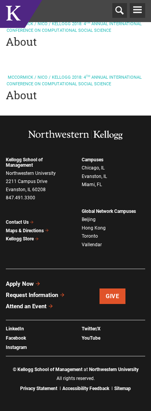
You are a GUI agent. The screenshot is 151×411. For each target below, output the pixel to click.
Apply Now (20, 283)
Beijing (89, 219)
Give (112, 296)
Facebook (16, 338)
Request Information (32, 295)
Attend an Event (26, 306)
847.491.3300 (20, 197)
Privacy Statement (38, 388)
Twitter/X (91, 329)
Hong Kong (94, 228)
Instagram (16, 347)
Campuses (92, 159)
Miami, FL (92, 184)
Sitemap (122, 388)
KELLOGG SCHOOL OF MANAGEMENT (21, 23)
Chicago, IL (93, 168)
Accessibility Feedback (85, 388)
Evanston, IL (94, 176)
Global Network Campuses (109, 211)
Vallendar (92, 244)
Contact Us (17, 222)
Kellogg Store (20, 239)
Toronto (90, 236)
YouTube (91, 338)
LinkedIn (15, 329)
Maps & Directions (25, 230)
